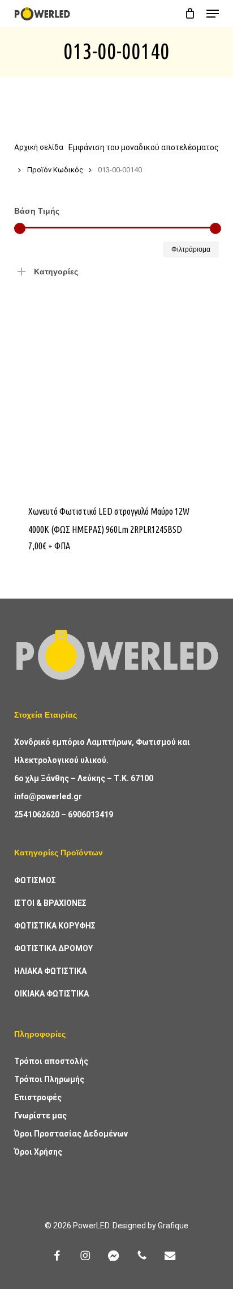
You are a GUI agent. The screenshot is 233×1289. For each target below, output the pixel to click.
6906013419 (90, 814)
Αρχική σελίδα (38, 147)
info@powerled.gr (48, 796)
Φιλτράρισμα (190, 249)
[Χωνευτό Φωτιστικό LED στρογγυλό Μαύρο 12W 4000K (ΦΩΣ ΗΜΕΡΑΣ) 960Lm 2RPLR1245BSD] (116, 386)
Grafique (173, 1225)
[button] (212, 13)
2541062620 (36, 814)
